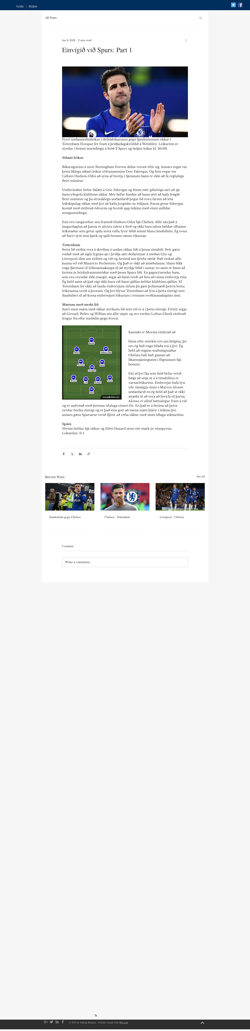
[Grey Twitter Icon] (51, 1022)
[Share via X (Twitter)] (72, 453)
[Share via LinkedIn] (80, 453)
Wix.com (123, 1022)
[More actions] (186, 40)
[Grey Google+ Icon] (46, 1022)
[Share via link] (88, 453)
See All (201, 476)
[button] (200, 17)
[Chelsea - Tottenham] (125, 497)
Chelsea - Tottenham (117, 517)
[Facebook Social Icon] (240, 5)
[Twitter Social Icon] (233, 5)
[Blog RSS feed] (96, 1015)
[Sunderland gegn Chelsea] (69, 497)
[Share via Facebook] (63, 453)
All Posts (51, 17)
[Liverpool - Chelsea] (180, 497)
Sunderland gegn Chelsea (65, 517)
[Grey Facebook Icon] (63, 1022)
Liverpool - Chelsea (172, 517)
